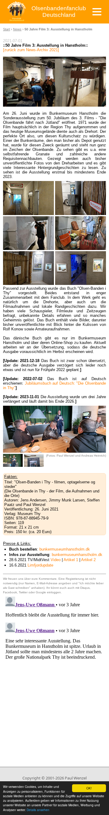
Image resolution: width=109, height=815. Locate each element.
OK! (89, 788)
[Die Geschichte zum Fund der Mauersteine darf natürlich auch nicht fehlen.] (28, 268)
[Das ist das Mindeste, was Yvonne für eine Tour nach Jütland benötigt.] (80, 233)
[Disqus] (54, 669)
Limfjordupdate (40, 565)
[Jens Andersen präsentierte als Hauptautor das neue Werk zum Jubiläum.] (13, 460)
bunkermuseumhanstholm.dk (64, 549)
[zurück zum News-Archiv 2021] (31, 50)
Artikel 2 (88, 559)
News (17, 29)
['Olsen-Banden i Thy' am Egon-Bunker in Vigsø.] (34, 460)
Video (56, 559)
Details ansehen (38, 809)
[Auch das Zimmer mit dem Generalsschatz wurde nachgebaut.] (80, 268)
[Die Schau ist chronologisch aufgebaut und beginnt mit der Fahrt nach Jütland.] (80, 198)
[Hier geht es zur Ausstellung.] (28, 198)
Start (6, 29)
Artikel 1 (71, 559)
